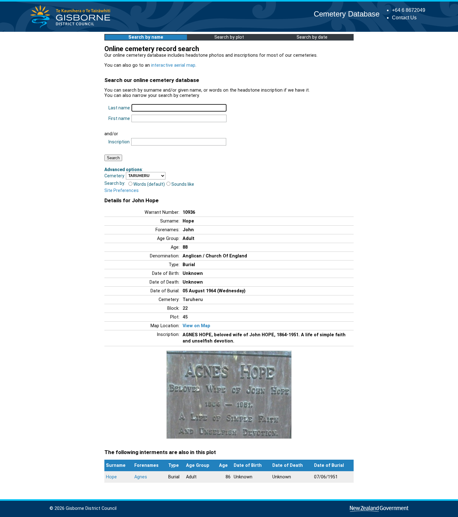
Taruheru (193, 299)
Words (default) (149, 184)
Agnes (140, 477)
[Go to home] (72, 28)
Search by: (114, 183)
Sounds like (182, 184)
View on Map (196, 325)
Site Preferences (121, 190)
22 (185, 308)
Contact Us (404, 17)
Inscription (119, 141)
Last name (119, 107)
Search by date (312, 37)
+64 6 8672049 (408, 10)
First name (119, 118)
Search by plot (229, 37)
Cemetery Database (346, 14)
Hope (111, 477)
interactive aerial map (173, 65)
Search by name (145, 37)
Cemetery (114, 175)
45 (185, 317)
